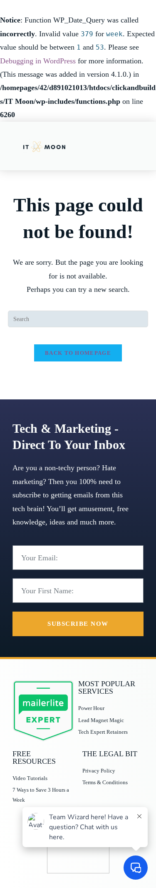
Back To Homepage (78, 353)
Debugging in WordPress (38, 61)
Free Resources (34, 757)
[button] (136, 146)
